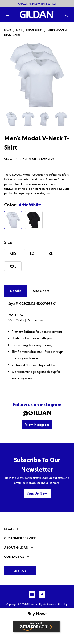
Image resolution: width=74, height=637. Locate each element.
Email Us (19, 570)
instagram (32, 594)
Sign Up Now (37, 493)
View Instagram (37, 424)
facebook (42, 594)
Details (15, 290)
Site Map (63, 604)
